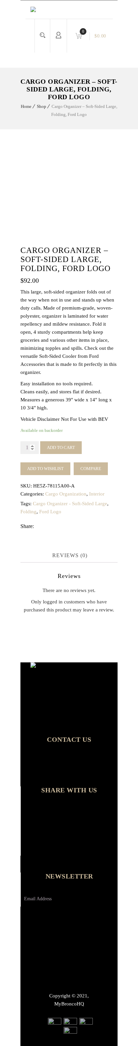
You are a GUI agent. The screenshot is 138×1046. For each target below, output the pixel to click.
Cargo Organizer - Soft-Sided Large (70, 503)
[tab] (69, 556)
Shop (41, 106)
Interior (97, 494)
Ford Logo (50, 511)
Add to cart (61, 447)
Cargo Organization (65, 494)
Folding (28, 511)
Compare (90, 468)
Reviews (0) (69, 555)
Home (26, 106)
